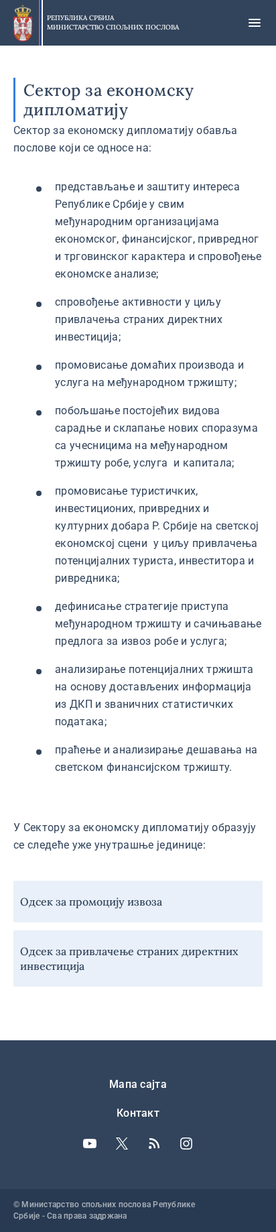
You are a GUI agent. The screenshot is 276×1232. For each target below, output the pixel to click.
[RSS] (154, 1143)
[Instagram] (186, 1143)
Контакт (138, 1113)
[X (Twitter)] (122, 1143)
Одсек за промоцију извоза (91, 901)
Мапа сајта (138, 1084)
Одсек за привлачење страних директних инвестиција (129, 958)
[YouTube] (90, 1143)
